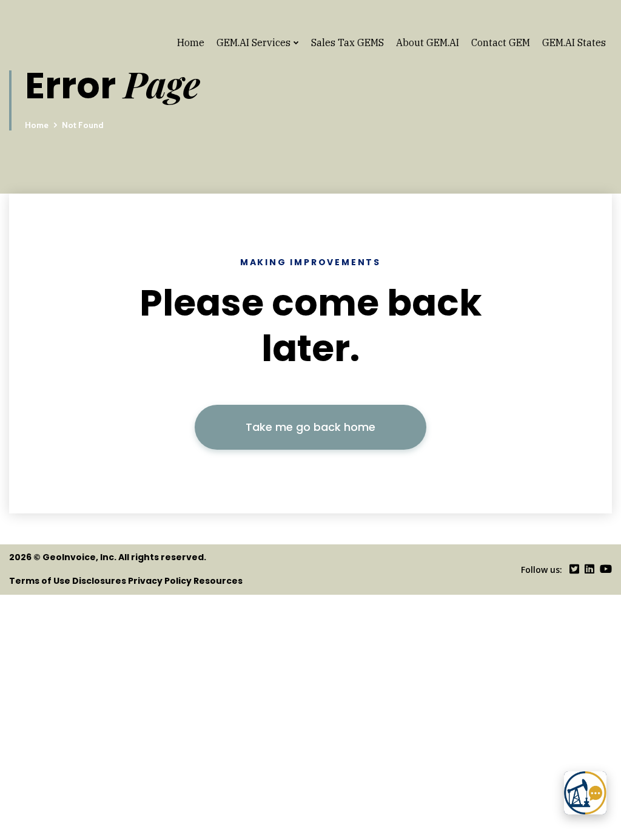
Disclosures (99, 581)
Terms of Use (39, 581)
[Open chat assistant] (585, 792)
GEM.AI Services (253, 42)
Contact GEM (500, 42)
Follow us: (541, 569)
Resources (218, 581)
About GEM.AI (427, 42)
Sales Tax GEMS (347, 42)
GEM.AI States (574, 42)
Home (190, 42)
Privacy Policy (160, 581)
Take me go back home (310, 427)
